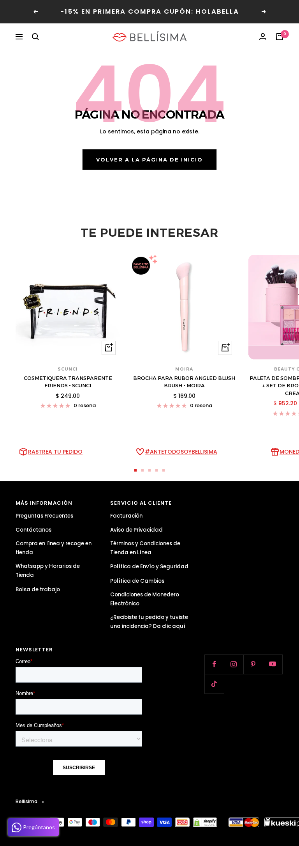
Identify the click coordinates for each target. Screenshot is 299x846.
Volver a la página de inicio (149, 159)
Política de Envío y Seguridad (149, 566)
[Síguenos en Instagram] (233, 664)
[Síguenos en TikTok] (214, 683)
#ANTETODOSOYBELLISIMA (181, 452)
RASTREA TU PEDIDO (55, 452)
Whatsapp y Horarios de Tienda (48, 570)
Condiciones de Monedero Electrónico (144, 599)
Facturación (126, 516)
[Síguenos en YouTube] (272, 664)
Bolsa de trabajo (38, 589)
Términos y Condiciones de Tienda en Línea (145, 548)
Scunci (68, 369)
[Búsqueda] (35, 36)
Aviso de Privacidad (136, 530)
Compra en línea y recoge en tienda (53, 548)
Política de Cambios (137, 581)
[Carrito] (279, 36)
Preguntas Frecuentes (44, 516)
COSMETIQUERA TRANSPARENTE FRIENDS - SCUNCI (68, 382)
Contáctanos (33, 530)
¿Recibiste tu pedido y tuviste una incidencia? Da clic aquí (149, 622)
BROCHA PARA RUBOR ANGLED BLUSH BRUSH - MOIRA (184, 382)
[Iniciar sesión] (262, 36)
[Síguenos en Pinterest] (253, 664)
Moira (184, 369)
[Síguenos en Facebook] (214, 664)
